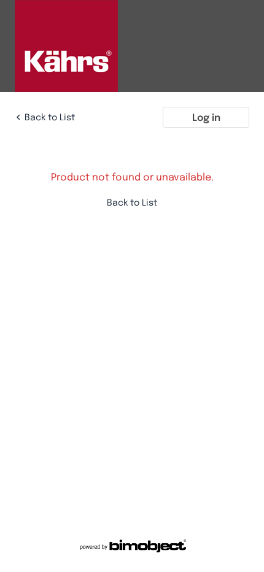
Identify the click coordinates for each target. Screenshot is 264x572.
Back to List (50, 117)
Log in (206, 117)
